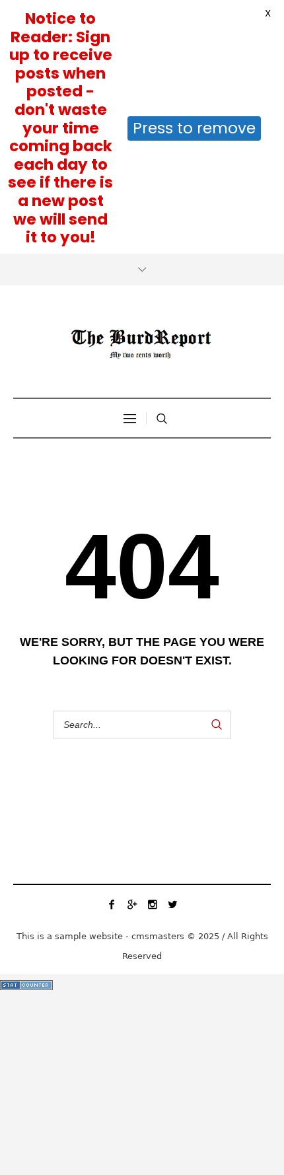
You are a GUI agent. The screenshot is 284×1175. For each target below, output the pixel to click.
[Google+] (132, 904)
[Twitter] (173, 904)
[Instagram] (152, 904)
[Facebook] (112, 904)
